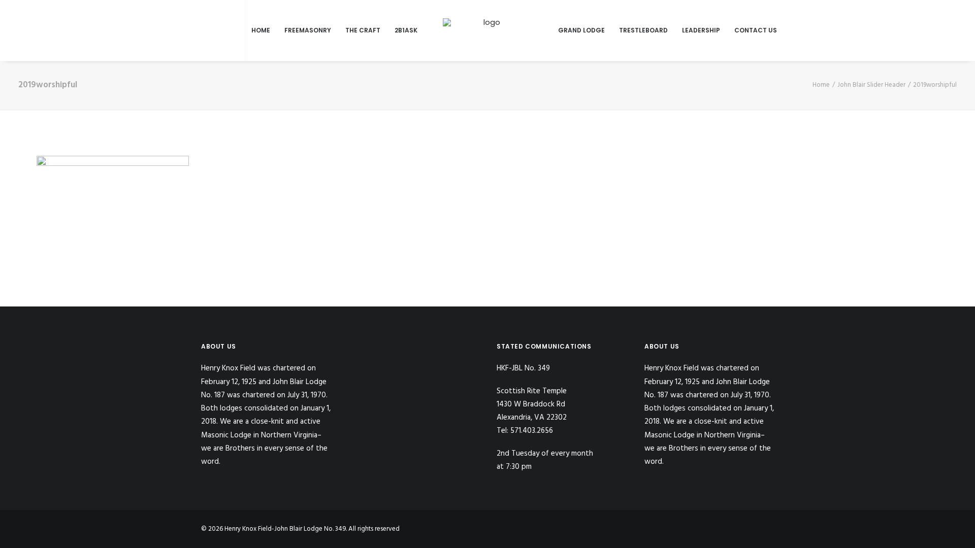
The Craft (362, 30)
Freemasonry (307, 30)
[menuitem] (207, 30)
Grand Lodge (581, 30)
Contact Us (755, 30)
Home (260, 30)
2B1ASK (406, 30)
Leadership (701, 30)
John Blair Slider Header (871, 85)
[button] (207, 30)
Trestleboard (643, 30)
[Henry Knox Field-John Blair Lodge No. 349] (488, 30)
